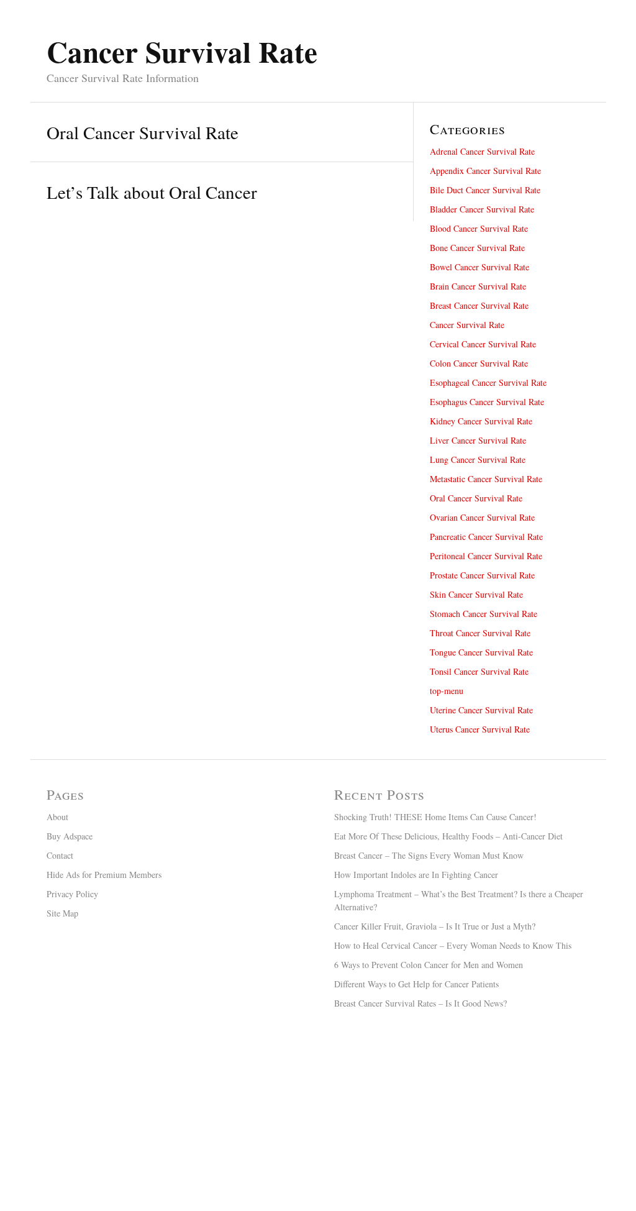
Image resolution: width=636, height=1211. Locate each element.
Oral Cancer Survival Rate (476, 498)
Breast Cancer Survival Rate (479, 305)
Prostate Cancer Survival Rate (482, 575)
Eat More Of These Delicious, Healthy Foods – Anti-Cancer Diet (448, 836)
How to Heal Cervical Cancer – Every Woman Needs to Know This (452, 945)
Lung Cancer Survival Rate (477, 459)
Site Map (62, 913)
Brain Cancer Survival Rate (478, 286)
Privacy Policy (72, 894)
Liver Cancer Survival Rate (478, 440)
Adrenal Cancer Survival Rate (482, 151)
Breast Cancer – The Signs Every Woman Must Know (429, 855)
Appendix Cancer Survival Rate (485, 170)
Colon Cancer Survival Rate (479, 363)
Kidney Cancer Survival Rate (481, 421)
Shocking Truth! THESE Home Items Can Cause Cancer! (435, 817)
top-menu (446, 691)
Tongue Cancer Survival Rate (481, 652)
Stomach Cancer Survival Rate (483, 613)
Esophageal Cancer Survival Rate (488, 382)
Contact (60, 855)
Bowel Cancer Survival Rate (479, 267)
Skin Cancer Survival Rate (476, 594)
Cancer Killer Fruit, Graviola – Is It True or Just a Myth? (434, 926)
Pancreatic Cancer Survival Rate (486, 536)
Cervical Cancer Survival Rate (483, 344)
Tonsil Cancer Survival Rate (479, 671)
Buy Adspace (70, 836)
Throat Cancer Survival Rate (480, 633)
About (57, 817)
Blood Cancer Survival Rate (479, 228)
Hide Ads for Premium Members (104, 874)
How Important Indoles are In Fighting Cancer (416, 874)
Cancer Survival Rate (467, 325)
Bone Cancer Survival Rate (477, 248)
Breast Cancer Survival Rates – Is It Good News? (420, 1003)
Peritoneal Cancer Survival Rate (486, 556)
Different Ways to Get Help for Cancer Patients (416, 984)
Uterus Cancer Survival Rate (480, 729)
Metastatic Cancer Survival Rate (486, 479)
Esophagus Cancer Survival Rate (487, 402)
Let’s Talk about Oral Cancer (152, 192)
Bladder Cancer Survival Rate (482, 209)
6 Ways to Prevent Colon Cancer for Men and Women (428, 965)
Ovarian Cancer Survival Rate (482, 517)
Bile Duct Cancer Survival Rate (485, 190)
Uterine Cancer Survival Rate (481, 710)
